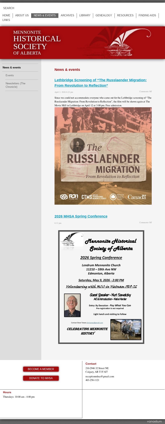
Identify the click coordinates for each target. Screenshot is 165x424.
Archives (67, 15)
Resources (125, 15)
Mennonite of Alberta (37, 43)
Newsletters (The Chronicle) (15, 85)
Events (10, 75)
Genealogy (104, 15)
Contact (91, 363)
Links (6, 20)
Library (85, 15)
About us (22, 15)
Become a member (41, 369)
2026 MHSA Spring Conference (81, 216)
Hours (7, 392)
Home (6, 15)
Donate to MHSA (41, 378)
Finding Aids (147, 15)
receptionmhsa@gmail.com (100, 376)
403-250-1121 (92, 380)
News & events (45, 15)
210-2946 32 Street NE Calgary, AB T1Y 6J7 (97, 369)
